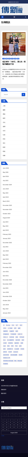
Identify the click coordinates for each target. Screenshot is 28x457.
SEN (21, 325)
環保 (8, 346)
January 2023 (6, 238)
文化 (4, 122)
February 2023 (7, 234)
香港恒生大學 (6, 357)
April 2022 (6, 259)
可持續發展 (13, 334)
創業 (17, 331)
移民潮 (5, 352)
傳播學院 (5, 331)
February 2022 (7, 263)
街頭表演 (15, 352)
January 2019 (6, 313)
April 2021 (6, 275)
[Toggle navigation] (14, 17)
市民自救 (22, 337)
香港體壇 (5, 363)
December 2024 (7, 184)
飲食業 (20, 354)
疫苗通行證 (10, 349)
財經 (15, 58)
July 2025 (5, 180)
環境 (12, 346)
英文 (4, 143)
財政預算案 (6, 354)
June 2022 (6, 251)
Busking (8, 325)
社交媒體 (17, 349)
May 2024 (5, 193)
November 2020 (7, 284)
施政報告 (17, 343)
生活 (4, 130)
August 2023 (6, 217)
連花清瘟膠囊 (14, 354)
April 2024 (6, 197)
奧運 (17, 337)
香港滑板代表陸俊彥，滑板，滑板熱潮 (12, 360)
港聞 (4, 126)
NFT (17, 325)
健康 (19, 328)
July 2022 (5, 246)
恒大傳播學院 (10, 340)
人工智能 (10, 328)
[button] (25, 17)
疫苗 (4, 349)
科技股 (22, 349)
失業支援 (11, 337)
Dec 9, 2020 (7, 67)
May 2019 (5, 309)
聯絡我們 (3, 389)
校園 (22, 343)
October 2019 (6, 300)
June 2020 (6, 292)
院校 (18, 58)
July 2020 (5, 288)
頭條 (4, 155)
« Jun (2, 435)
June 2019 (6, 304)
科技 (12, 58)
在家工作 (20, 334)
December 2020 (7, 280)
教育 (9, 58)
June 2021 (6, 271)
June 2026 (6, 168)
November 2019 (7, 296)
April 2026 (6, 176)
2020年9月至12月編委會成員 (9, 385)
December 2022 (7, 242)
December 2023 (7, 205)
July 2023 (5, 222)
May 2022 (5, 255)
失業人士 (5, 337)
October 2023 (6, 213)
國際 (4, 110)
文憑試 (5, 343)
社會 (4, 134)
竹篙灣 (10, 352)
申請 (16, 346)
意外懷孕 (18, 340)
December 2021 (7, 267)
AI (3, 325)
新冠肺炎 (10, 343)
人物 (3, 58)
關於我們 (3, 393)
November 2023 (7, 209)
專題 (6, 58)
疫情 (20, 346)
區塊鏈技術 (6, 334)
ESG (13, 325)
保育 (15, 328)
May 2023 (5, 226)
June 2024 (6, 188)
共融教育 (11, 331)
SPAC (4, 328)
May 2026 (5, 172)
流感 (4, 346)
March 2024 (6, 201)
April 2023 (6, 230)
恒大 (4, 340)
